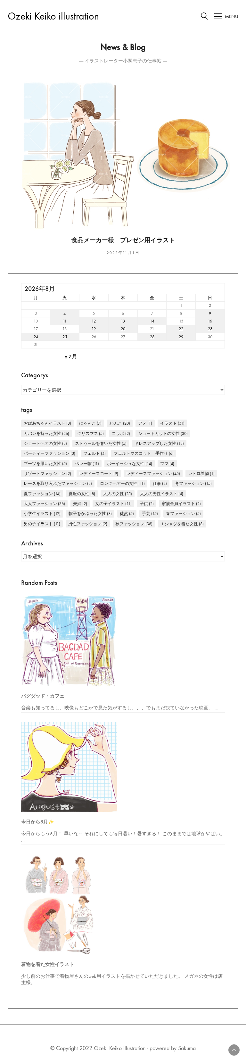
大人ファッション (44, 503)
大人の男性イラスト (161, 493)
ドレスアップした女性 (159, 443)
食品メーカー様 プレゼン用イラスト (123, 240)
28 (152, 336)
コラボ (121, 433)
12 (94, 321)
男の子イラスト (42, 523)
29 (181, 336)
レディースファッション (153, 473)
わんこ (120, 423)
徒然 (127, 513)
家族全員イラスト (181, 503)
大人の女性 (117, 493)
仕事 (160, 483)
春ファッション (183, 513)
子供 (147, 503)
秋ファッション (133, 523)
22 (181, 328)
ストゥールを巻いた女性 (101, 443)
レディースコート (98, 473)
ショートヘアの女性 (45, 443)
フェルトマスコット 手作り (144, 453)
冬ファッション (193, 483)
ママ (167, 463)
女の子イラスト (113, 503)
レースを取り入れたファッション (58, 483)
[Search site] (204, 16)
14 (152, 321)
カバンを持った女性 (46, 433)
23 (210, 328)
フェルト (94, 453)
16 (210, 321)
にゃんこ (90, 423)
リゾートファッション (47, 473)
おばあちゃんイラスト (47, 423)
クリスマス (90, 433)
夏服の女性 (82, 493)
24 (36, 336)
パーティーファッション (49, 453)
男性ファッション (87, 523)
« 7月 (70, 357)
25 (64, 336)
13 (123, 321)
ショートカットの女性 (163, 433)
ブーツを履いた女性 (45, 463)
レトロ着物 (201, 473)
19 (94, 328)
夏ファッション (42, 493)
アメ (145, 423)
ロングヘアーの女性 (122, 483)
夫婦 (80, 503)
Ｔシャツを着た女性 (182, 523)
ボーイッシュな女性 (129, 463)
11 (65, 321)
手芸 (150, 513)
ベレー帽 (87, 463)
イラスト (172, 423)
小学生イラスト (42, 513)
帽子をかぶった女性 (90, 513)
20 (123, 328)
